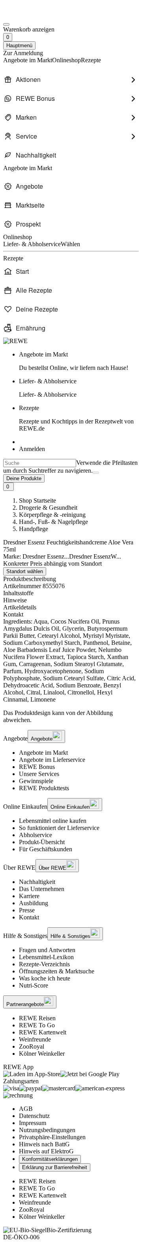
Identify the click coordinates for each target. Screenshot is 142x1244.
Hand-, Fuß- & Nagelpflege (53, 521)
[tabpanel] (71, 660)
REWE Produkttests (44, 788)
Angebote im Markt (43, 752)
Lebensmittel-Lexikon (46, 957)
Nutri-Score (33, 985)
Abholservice (35, 835)
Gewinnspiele (36, 781)
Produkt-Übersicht (42, 842)
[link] (79, 361)
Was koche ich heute (44, 978)
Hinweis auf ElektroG (46, 1151)
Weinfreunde (35, 1039)
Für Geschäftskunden (45, 849)
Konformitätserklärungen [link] (50, 1159)
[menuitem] (71, 79)
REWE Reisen (37, 1018)
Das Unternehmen (41, 889)
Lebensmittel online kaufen (52, 820)
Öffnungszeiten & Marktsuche (56, 971)
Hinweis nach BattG (44, 1144)
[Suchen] (96, 473)
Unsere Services (39, 774)
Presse (27, 910)
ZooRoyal (31, 1046)
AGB (26, 1108)
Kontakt (29, 917)
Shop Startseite (37, 500)
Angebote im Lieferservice (52, 759)
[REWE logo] (15, 341)
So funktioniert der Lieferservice (59, 827)
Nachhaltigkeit (37, 881)
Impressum (32, 1123)
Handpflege (33, 528)
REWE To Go (37, 1025)
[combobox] (39, 463)
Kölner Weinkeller (42, 1053)
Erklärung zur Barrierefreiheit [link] (54, 1167)
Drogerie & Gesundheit (48, 507)
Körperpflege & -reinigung (52, 514)
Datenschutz (34, 1115)
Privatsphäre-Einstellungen (52, 1137)
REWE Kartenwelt (42, 1032)
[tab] (71, 593)
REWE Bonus (37, 766)
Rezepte (76, 418)
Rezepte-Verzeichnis (44, 964)
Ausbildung (33, 903)
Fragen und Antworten (47, 950)
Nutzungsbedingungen (47, 1130)
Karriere (29, 896)
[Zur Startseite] (30, 15)
